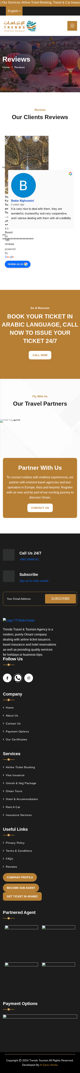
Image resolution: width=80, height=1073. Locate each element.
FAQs (9, 858)
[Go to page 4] (16, 238)
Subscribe (60, 598)
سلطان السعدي (20, 193)
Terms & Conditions (19, 850)
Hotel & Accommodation (22, 799)
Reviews (11, 866)
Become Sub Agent (21, 887)
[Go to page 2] (10, 238)
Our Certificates (16, 739)
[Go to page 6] (22, 238)
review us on (15, 264)
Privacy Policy (15, 842)
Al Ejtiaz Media (49, 1064)
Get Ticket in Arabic (22, 896)
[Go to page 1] (7, 238)
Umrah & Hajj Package (21, 783)
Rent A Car (13, 807)
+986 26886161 (29, 559)
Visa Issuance (15, 775)
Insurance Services (19, 815)
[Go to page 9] (31, 238)
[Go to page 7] (25, 238)
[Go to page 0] (3, 238)
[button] (4, 431)
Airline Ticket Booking (20, 767)
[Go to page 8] (28, 238)
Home (6, 67)
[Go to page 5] (19, 238)
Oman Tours (14, 791)
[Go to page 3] (13, 238)
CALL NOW (40, 355)
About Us (12, 715)
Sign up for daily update (34, 580)
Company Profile (20, 877)
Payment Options (17, 731)
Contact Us (40, 507)
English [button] (13, 11)
